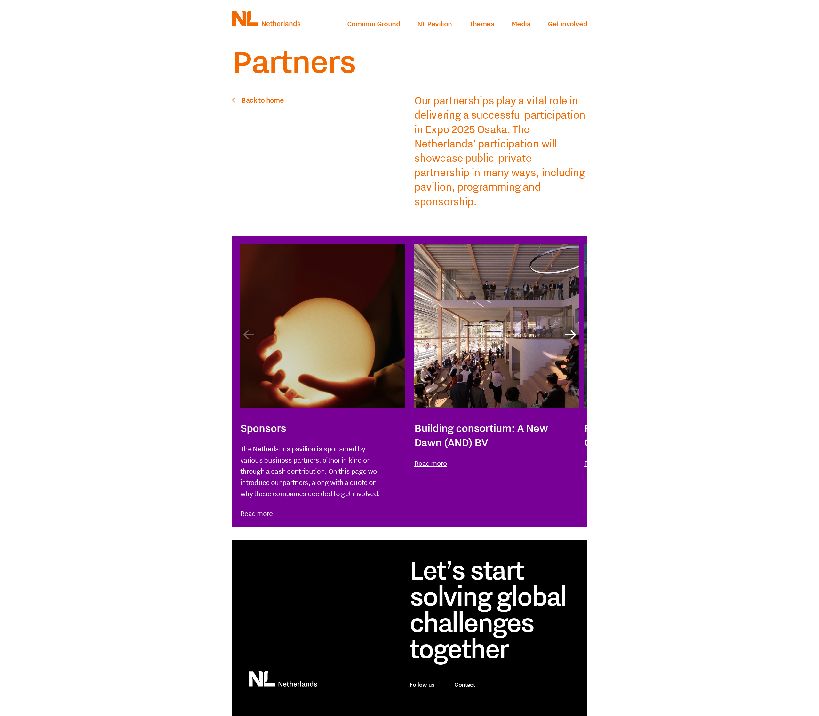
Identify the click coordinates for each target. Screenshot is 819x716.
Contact (464, 684)
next (570, 334)
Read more (256, 513)
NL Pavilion (434, 23)
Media (521, 23)
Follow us (422, 684)
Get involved (567, 23)
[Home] (266, 23)
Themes (481, 23)
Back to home (262, 100)
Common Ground (373, 23)
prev (248, 334)
